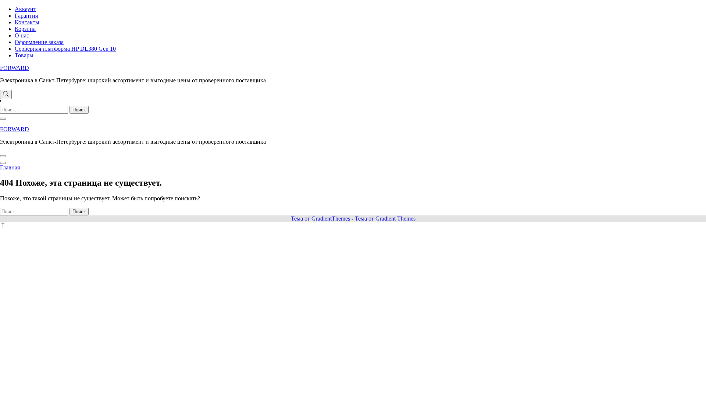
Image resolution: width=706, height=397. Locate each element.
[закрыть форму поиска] (3, 119)
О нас (22, 35)
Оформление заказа (39, 42)
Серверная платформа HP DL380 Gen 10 (65, 49)
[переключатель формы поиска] (6, 94)
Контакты (27, 22)
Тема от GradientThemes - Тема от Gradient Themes (353, 218)
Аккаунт (25, 9)
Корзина (25, 29)
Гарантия (26, 15)
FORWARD (14, 68)
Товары (24, 55)
